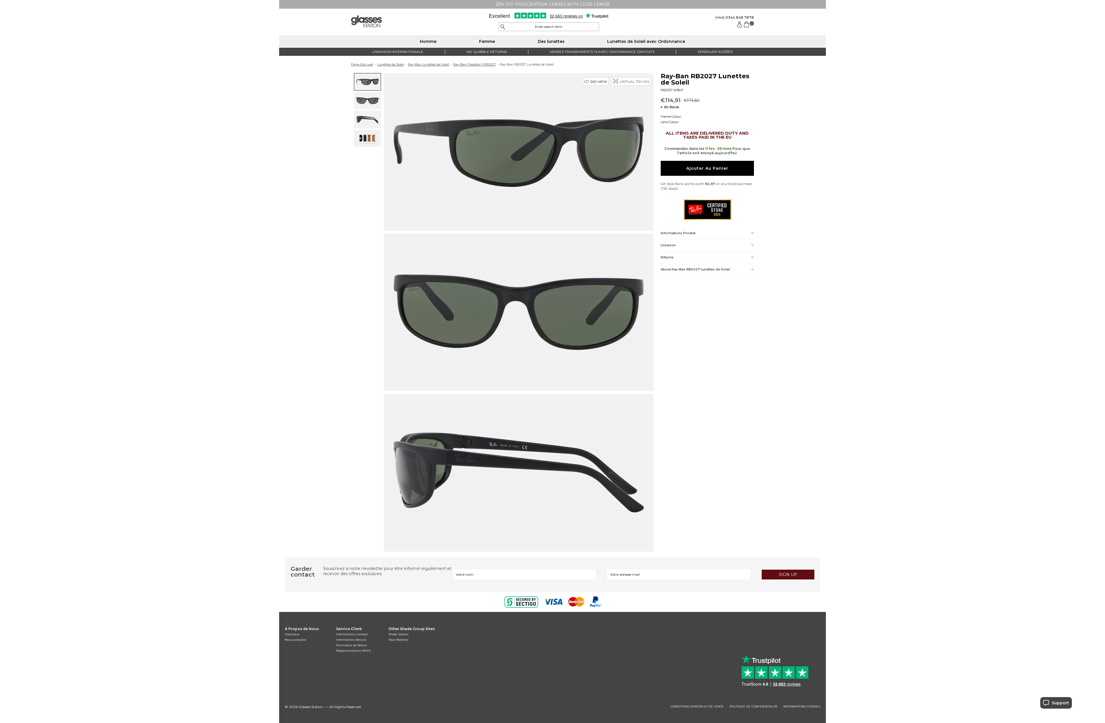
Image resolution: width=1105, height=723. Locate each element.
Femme (487, 41)
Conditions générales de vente (697, 706)
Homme (428, 41)
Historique (292, 634)
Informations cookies (801, 706)
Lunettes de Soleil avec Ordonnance (646, 41)
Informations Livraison (352, 634)
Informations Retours (351, 640)
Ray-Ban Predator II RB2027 (474, 64)
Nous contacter (295, 640)
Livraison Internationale (397, 51)
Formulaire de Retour (351, 645)
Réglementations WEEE (353, 651)
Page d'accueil (362, 64)
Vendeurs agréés (715, 51)
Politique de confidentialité (753, 706)
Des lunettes (551, 41)
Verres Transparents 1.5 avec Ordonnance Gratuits (602, 51)
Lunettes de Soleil (390, 64)
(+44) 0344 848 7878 (734, 17)
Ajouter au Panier (707, 168)
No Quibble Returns (486, 51)
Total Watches (398, 640)
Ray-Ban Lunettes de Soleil (428, 64)
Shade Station (398, 634)
